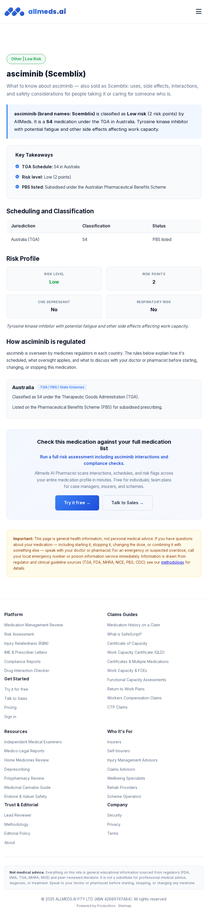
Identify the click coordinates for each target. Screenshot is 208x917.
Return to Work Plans (126, 689)
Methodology (16, 824)
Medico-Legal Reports (24, 750)
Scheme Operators (124, 796)
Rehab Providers (122, 787)
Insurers (114, 742)
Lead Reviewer (17, 815)
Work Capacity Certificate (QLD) (136, 652)
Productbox (106, 906)
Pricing (10, 707)
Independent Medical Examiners (33, 742)
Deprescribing (17, 769)
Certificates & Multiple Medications (138, 661)
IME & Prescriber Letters (25, 652)
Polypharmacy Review (24, 778)
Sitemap (124, 906)
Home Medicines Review (26, 760)
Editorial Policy (17, 833)
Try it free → (77, 502)
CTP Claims (117, 707)
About (9, 842)
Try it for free (16, 689)
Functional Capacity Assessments (136, 679)
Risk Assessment (19, 634)
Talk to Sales (15, 698)
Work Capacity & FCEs (127, 670)
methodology (172, 562)
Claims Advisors (121, 769)
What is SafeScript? (124, 634)
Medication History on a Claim (133, 625)
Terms (112, 833)
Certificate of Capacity (127, 643)
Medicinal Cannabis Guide (27, 787)
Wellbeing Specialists (126, 778)
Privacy (114, 824)
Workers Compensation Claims (134, 698)
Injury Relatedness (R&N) (26, 643)
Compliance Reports (22, 661)
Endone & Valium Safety (25, 796)
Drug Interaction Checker (26, 670)
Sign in (10, 716)
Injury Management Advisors (132, 760)
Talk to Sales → (127, 502)
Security (114, 815)
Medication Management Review (33, 625)
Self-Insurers (118, 750)
